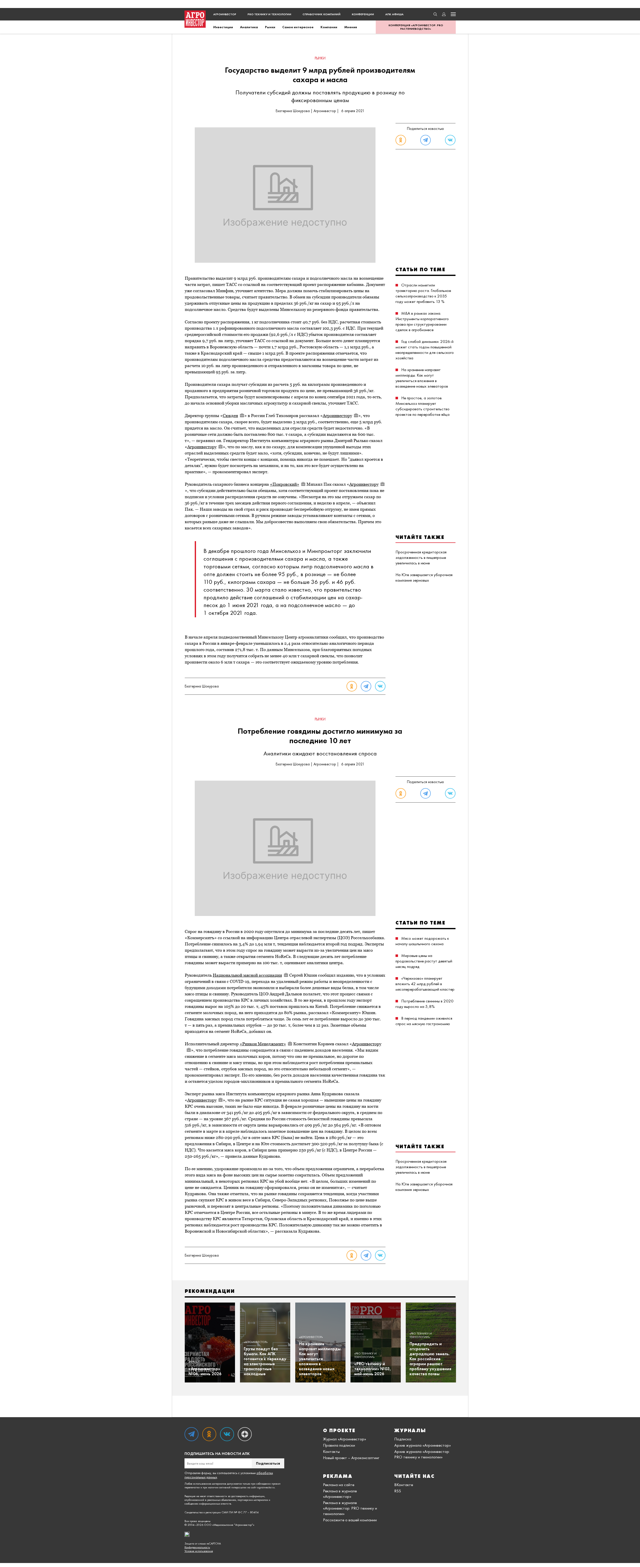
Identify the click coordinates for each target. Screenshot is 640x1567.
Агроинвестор (224, 14)
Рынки (270, 27)
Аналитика (249, 27)
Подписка (402, 1439)
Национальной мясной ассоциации (247, 975)
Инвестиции (223, 27)
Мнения (350, 27)
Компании (328, 27)
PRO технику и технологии (269, 14)
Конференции (363, 14)
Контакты (331, 1451)
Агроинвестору (337, 415)
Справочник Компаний (321, 14)
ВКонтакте (403, 1484)
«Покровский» (284, 484)
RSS (397, 1491)
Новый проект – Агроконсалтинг (351, 1457)
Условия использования (198, 1551)
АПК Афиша (394, 14)
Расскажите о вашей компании (350, 1520)
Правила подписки (339, 1445)
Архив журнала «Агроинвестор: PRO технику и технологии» (422, 1454)
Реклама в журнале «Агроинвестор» (340, 1493)
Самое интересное (298, 27)
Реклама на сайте (338, 1484)
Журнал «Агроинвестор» (344, 1439)
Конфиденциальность (197, 1547)
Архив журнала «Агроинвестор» (422, 1445)
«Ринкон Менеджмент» (263, 1043)
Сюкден (230, 415)
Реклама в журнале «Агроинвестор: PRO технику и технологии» (350, 1508)
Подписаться (268, 1463)
